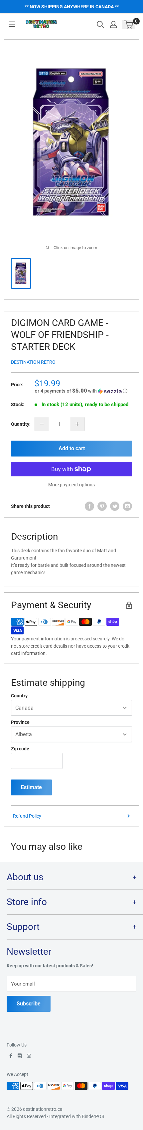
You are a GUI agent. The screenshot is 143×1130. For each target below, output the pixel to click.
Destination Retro (33, 362)
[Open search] (100, 24)
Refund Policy (27, 816)
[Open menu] (12, 24)
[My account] (113, 24)
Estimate (31, 787)
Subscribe (29, 1003)
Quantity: (21, 424)
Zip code (20, 748)
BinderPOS (93, 1116)
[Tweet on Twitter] (114, 506)
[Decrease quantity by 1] (42, 424)
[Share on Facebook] (89, 506)
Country (19, 695)
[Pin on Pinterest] (102, 506)
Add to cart (72, 448)
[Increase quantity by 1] (77, 424)
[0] (129, 24)
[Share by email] (127, 506)
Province (20, 722)
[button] (83, 391)
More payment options (71, 484)
